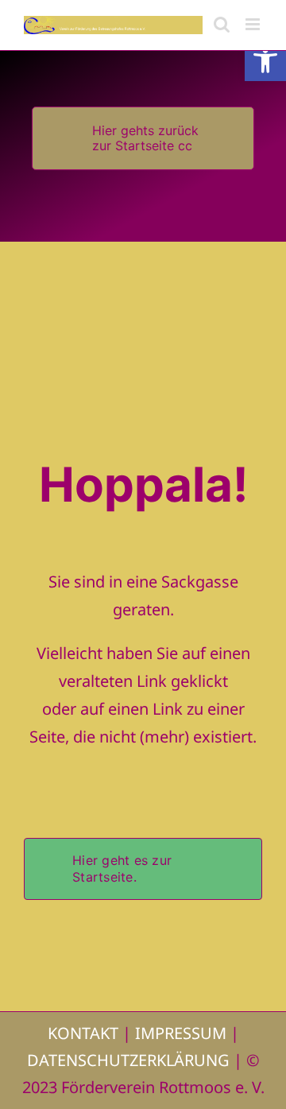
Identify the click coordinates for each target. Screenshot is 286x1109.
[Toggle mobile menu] (253, 24)
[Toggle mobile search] (222, 24)
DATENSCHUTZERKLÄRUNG (128, 1060)
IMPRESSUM (180, 1033)
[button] (265, 60)
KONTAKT (83, 1033)
